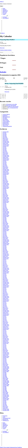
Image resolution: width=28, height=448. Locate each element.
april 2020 (5, 221)
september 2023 (6, 172)
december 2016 (6, 268)
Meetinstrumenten (6, 116)
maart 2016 (5, 278)
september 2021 (6, 201)
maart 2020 (5, 222)
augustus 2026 (6, 131)
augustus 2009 (6, 371)
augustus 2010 (6, 357)
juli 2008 (4, 386)
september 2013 (6, 313)
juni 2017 (5, 261)
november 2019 (6, 227)
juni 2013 (5, 317)
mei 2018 (4, 248)
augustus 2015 (6, 286)
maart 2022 (5, 194)
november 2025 (6, 142)
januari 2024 (5, 168)
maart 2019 (5, 236)
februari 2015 (5, 294)
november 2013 (6, 311)
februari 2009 (5, 378)
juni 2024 (5, 162)
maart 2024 (5, 165)
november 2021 (6, 198)
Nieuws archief (6, 120)
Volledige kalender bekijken (5, 50)
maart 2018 (5, 250)
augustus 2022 (6, 188)
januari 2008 (5, 393)
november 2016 (6, 269)
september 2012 (6, 328)
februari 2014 (5, 308)
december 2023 (6, 169)
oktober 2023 (5, 171)
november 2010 (6, 353)
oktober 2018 (5, 242)
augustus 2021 (6, 202)
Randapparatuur (6, 123)
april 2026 (5, 136)
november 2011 (6, 339)
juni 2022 (5, 190)
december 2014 (6, 296)
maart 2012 (5, 335)
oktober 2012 (5, 326)
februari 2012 (5, 336)
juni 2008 (5, 388)
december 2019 (6, 225)
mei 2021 (4, 205)
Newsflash (5, 118)
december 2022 (6, 183)
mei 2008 (4, 389)
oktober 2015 (5, 284)
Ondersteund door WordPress (16, 447)
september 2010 (6, 356)
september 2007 (6, 398)
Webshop (4, 9)
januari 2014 (5, 309)
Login (4, 417)
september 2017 (6, 257)
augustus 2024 (6, 160)
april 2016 (5, 277)
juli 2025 (4, 147)
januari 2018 (5, 252)
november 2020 (6, 212)
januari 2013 (5, 323)
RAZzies (4, 13)
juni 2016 (5, 275)
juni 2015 (5, 289)
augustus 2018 (6, 244)
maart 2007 (5, 405)
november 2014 (6, 297)
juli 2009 (4, 372)
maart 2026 (5, 137)
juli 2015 (4, 288)
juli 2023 (4, 175)
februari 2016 (5, 279)
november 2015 (6, 283)
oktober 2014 (5, 298)
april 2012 (5, 333)
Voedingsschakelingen (7, 126)
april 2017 (5, 263)
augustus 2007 (6, 399)
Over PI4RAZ (6, 18)
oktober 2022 (5, 185)
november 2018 (6, 241)
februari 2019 (5, 237)
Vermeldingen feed (6, 418)
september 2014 (6, 299)
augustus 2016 (6, 272)
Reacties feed (5, 419)
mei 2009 (4, 375)
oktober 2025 (5, 143)
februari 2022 (5, 195)
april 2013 (5, 319)
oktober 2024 (5, 157)
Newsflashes (5, 119)
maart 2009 (5, 377)
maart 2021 (5, 208)
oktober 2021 (5, 199)
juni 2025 (5, 148)
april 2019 (5, 235)
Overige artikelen (6, 121)
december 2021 (6, 197)
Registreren (5, 415)
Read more (2, 47)
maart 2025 (5, 151)
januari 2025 (5, 154)
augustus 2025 (6, 145)
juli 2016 (4, 274)
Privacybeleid (6, 447)
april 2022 (5, 192)
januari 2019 (5, 238)
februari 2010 (5, 364)
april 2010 (5, 362)
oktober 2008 (5, 383)
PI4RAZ (2, 1)
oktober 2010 (5, 355)
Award (4, 14)
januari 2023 (5, 182)
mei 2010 (4, 360)
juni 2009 (5, 373)
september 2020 (6, 215)
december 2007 (6, 395)
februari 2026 (5, 138)
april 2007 (5, 404)
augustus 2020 (6, 216)
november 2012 (6, 325)
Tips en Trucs (5, 125)
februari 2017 (5, 265)
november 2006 (6, 410)
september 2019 (6, 229)
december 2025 (6, 141)
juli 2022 (4, 189)
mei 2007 (4, 403)
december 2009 (6, 366)
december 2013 (6, 310)
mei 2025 (4, 149)
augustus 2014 (6, 301)
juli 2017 (4, 259)
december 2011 (6, 338)
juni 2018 (5, 247)
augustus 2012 (6, 329)
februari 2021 (5, 209)
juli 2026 (4, 133)
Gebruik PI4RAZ (6, 114)
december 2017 (6, 254)
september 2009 (6, 370)
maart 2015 (5, 292)
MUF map (5, 12)
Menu (2, 6)
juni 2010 (5, 359)
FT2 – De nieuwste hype (13, 107)
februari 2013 (5, 322)
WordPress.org (6, 420)
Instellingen (5, 115)
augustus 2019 (6, 230)
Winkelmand (5, 10)
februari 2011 (5, 350)
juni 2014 (5, 303)
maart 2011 (5, 349)
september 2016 (6, 271)
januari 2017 (5, 266)
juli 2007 (4, 400)
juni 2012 (5, 331)
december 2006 (6, 409)
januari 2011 (5, 351)
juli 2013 (4, 316)
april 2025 (5, 150)
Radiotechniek (6, 122)
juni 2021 (5, 204)
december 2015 (6, 282)
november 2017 (6, 255)
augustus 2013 (6, 315)
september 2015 (6, 285)
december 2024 (6, 155)
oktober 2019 (5, 228)
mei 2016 (4, 276)
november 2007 (6, 396)
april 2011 (5, 348)
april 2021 (5, 207)
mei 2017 (4, 262)
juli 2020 (4, 217)
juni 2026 (5, 134)
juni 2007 (5, 402)
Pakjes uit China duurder (11, 105)
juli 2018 (4, 245)
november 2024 (6, 156)
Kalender (3, 72)
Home (4, 8)
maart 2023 (5, 180)
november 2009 (6, 368)
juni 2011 (4, 345)
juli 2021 (4, 203)
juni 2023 (5, 176)
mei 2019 (4, 234)
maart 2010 (5, 363)
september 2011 (6, 342)
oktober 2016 (5, 270)
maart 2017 (5, 264)
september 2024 (6, 158)
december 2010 (6, 352)
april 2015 (5, 291)
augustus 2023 (6, 174)
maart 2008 (5, 391)
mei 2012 (4, 332)
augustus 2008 (6, 385)
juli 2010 (4, 358)
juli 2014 (4, 302)
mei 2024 (4, 163)
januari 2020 (5, 224)
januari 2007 (5, 408)
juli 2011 (4, 344)
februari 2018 (5, 251)
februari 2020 (5, 223)
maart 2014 (5, 306)
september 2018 (6, 243)
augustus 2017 (6, 258)
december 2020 (6, 211)
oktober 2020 (5, 214)
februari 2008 (5, 392)
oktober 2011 (5, 341)
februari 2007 (5, 406)
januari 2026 (5, 140)
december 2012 (6, 324)
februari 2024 (5, 167)
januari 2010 (5, 365)
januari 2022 (5, 196)
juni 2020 (5, 218)
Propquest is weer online (12, 104)
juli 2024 (4, 161)
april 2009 (5, 376)
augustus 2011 (5, 343)
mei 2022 (4, 191)
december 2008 (6, 380)
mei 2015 (4, 290)
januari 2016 (5, 281)
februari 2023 (5, 181)
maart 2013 (5, 321)
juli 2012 (4, 330)
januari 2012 (5, 337)
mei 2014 (4, 304)
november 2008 (6, 382)
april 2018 (5, 249)
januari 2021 (5, 210)
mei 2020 (4, 219)
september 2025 (6, 144)
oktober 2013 (5, 312)
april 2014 (5, 305)
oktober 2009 (5, 369)
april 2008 (5, 390)
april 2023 (5, 178)
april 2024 (5, 164)
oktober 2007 (5, 397)
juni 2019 (5, 232)
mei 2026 (4, 135)
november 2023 (6, 170)
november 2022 (6, 184)
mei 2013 (4, 318)
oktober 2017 (5, 256)
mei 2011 (4, 346)
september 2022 (6, 187)
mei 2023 (4, 177)
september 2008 (6, 384)
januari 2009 (5, 379)
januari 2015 (5, 295)
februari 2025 (5, 152)
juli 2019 (4, 231)
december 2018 (6, 239)
